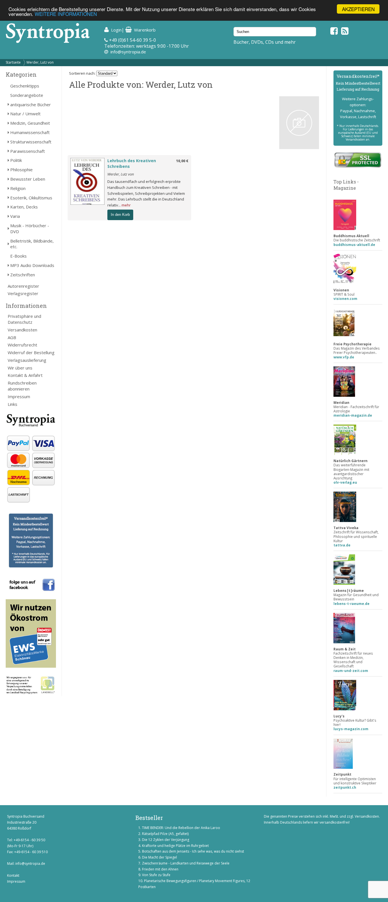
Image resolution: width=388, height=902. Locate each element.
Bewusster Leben (27, 179)
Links (12, 404)
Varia (15, 216)
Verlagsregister (23, 293)
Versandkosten (22, 330)
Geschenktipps (24, 86)
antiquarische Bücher (30, 104)
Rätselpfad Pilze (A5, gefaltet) (165, 833)
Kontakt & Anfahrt (25, 375)
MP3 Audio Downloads (32, 265)
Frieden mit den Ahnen (160, 869)
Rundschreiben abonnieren (22, 386)
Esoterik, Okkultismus (31, 198)
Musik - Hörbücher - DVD (29, 228)
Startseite (13, 62)
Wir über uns (20, 368)
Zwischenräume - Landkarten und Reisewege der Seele (186, 863)
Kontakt (13, 875)
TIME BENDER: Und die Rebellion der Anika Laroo (181, 827)
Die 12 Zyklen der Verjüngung (165, 839)
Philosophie (21, 169)
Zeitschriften (22, 274)
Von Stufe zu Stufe (156, 874)
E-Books (18, 256)
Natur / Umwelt (25, 113)
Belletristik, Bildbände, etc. (32, 244)
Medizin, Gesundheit (30, 123)
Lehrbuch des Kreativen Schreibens (131, 163)
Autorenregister (23, 286)
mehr (126, 205)
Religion (18, 188)
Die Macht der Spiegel (159, 857)
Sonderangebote (26, 95)
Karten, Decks (24, 207)
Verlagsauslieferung (27, 360)
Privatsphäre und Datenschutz (24, 319)
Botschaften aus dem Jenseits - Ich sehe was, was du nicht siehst (193, 851)
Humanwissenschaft (30, 132)
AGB (12, 337)
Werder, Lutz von (40, 62)
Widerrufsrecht (22, 345)
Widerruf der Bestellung (31, 352)
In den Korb (120, 214)
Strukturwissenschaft (30, 142)
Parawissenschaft (27, 151)
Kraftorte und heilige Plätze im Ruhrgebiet (175, 845)
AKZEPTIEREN (358, 8)
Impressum (19, 396)
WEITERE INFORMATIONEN (66, 14)
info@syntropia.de (128, 52)
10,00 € (182, 160)
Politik (16, 160)
